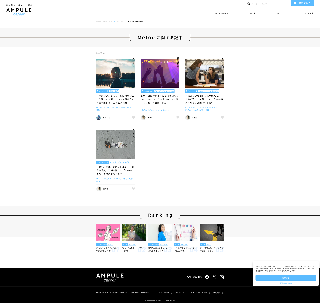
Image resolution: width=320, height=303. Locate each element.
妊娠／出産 (114, 91)
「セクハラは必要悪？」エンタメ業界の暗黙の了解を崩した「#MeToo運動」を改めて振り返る (115, 170)
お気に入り (305, 3)
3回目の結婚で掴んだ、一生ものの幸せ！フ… (159, 249)
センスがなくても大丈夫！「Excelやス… (185, 249)
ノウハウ (280, 13)
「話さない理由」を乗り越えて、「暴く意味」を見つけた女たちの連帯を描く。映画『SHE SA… (204, 99)
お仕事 (252, 13)
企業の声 (309, 13)
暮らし (110, 244)
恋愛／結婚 (163, 244)
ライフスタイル (221, 13)
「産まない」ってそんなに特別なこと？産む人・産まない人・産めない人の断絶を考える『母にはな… (115, 99)
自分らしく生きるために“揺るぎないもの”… (106, 249)
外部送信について (285, 283)
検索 (249, 4)
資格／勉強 (183, 244)
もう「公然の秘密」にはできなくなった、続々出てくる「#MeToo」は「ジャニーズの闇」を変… (160, 99)
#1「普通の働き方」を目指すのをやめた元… (211, 249)
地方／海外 (131, 244)
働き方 (208, 244)
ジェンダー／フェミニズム (164, 91)
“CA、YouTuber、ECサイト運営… (133, 249)
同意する (286, 277)
